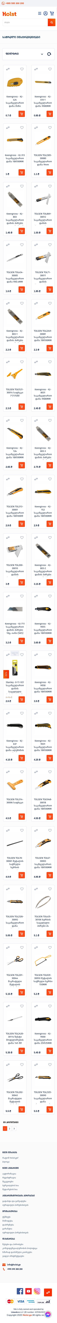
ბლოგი (6, 1162)
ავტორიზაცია (9, 1174)
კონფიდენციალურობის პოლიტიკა (19, 1248)
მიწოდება (7, 1221)
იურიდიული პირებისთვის (15, 1205)
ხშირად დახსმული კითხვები (17, 1252)
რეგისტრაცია (9, 1177)
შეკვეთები (7, 1181)
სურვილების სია (10, 1185)
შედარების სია (10, 1189)
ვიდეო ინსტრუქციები (13, 1256)
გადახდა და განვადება (14, 1201)
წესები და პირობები (12, 1244)
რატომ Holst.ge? (10, 1158)
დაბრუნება (8, 1225)
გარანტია (7, 1228)
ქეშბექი (6, 1217)
